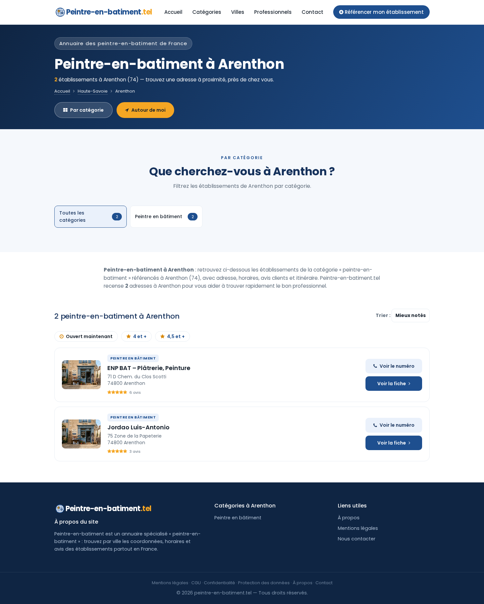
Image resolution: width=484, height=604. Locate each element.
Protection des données (264, 583)
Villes (237, 12)
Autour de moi (148, 110)
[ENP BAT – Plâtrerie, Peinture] (81, 374)
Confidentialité (219, 583)
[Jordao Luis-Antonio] (81, 433)
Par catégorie (87, 110)
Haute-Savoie (93, 91)
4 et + (140, 336)
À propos (349, 517)
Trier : (383, 315)
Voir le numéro (397, 366)
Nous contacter (356, 538)
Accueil (173, 12)
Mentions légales (358, 528)
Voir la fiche (391, 383)
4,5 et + (176, 336)
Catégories (206, 12)
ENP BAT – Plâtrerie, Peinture (148, 368)
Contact (312, 12)
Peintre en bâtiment (237, 517)
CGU (196, 583)
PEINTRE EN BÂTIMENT (133, 358)
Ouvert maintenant (89, 336)
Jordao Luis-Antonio (138, 427)
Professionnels (273, 12)
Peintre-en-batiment (109, 12)
